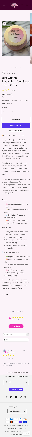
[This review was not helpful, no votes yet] (27, 372)
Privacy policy (22, 428)
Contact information (17, 434)
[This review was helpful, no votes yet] (24, 372)
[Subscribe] (26, 382)
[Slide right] (20, 67)
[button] (4, 4)
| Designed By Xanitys (21, 425)
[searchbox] (14, 334)
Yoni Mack (12, 425)
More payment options (16, 130)
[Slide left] (12, 67)
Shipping (4, 97)
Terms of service (11, 431)
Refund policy (12, 428)
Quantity (4, 107)
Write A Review (16, 326)
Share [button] (6, 294)
